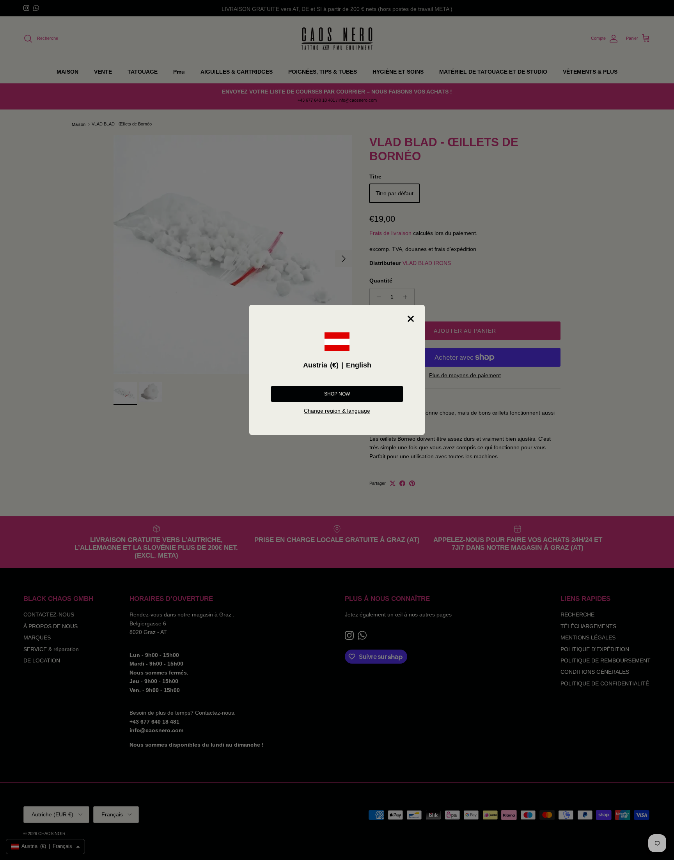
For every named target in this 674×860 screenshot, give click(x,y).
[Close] (410, 318)
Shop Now (337, 394)
